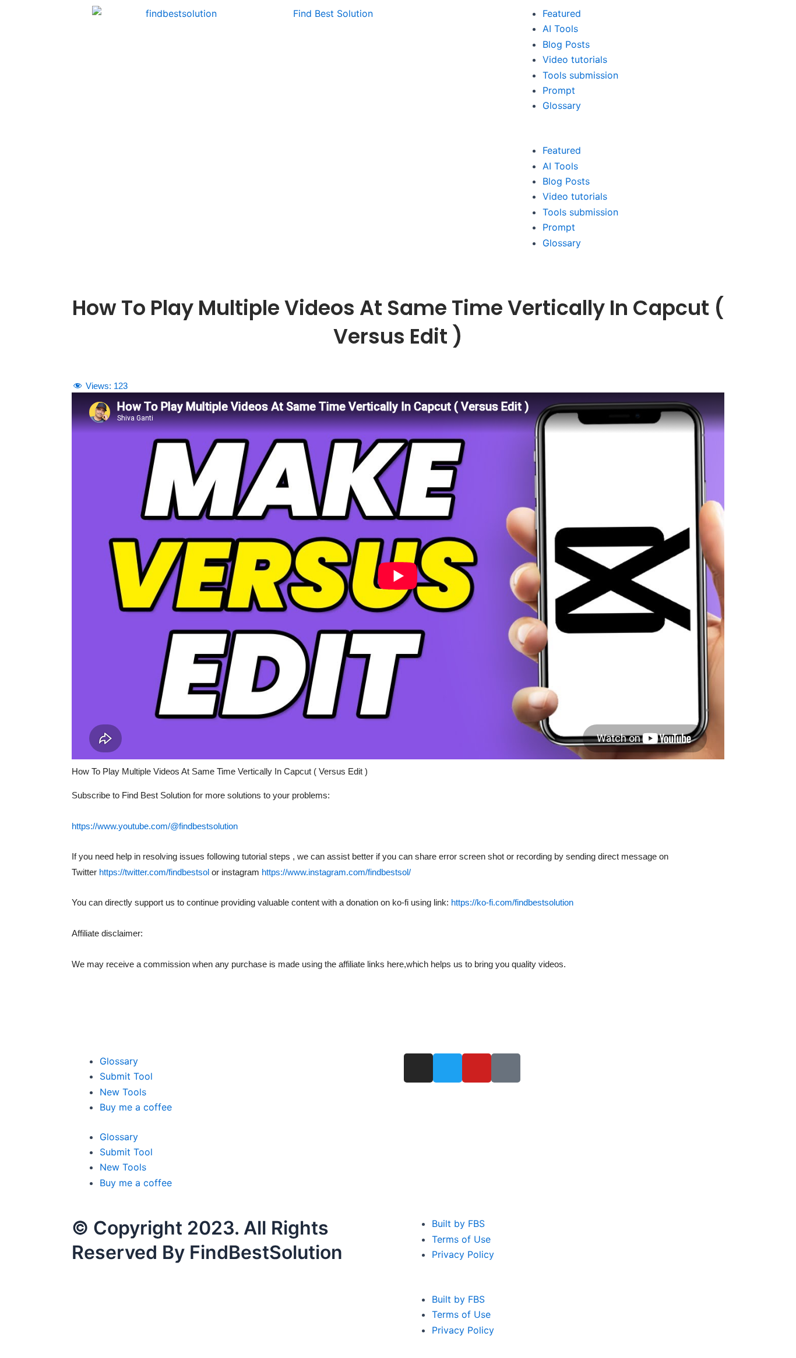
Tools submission (580, 75)
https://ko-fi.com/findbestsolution (512, 902)
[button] (619, 135)
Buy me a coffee (136, 1107)
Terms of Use (461, 1239)
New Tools (123, 1092)
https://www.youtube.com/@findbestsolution (155, 826)
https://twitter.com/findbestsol (154, 872)
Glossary (562, 105)
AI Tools (560, 28)
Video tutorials (575, 59)
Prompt (559, 90)
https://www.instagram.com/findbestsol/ (336, 872)
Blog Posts (566, 44)
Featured (562, 13)
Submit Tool (126, 1076)
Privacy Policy (463, 1254)
